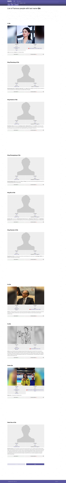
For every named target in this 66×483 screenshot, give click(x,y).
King (16, 121)
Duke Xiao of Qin (11, 422)
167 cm (16, 393)
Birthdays (14, 3)
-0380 (18, 348)
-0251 (35, 86)
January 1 (15, 86)
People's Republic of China (33, 48)
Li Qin (8, 23)
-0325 (18, 86)
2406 (17, 349)
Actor (16, 50)
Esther (17, 387)
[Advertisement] (33, 15)
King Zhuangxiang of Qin (13, 155)
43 (38, 446)
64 (17, 309)
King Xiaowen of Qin (12, 230)
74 (38, 86)
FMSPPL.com (15, 481)
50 (38, 254)
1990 (18, 47)
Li (16, 45)
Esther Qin (10, 365)
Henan (39, 348)
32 (38, 179)
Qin (35, 45)
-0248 (35, 179)
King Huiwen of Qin (12, 99)
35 (17, 48)
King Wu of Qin (11, 192)
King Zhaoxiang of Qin (13, 62)
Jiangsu (38, 48)
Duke (16, 444)
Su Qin (9, 324)
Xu (16, 306)
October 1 (15, 308)
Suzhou (41, 48)
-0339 (35, 446)
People (9, 3)
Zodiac (18, 3)
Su (16, 345)
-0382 (18, 446)
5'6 (17, 393)
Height (24, 3)
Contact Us (56, 481)
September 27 (16, 47)
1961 (18, 308)
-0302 (18, 254)
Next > (35, 464)
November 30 (16, 446)
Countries (21, 3)
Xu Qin (9, 284)
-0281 (18, 179)
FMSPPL (9, 1)
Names (11, 3)
